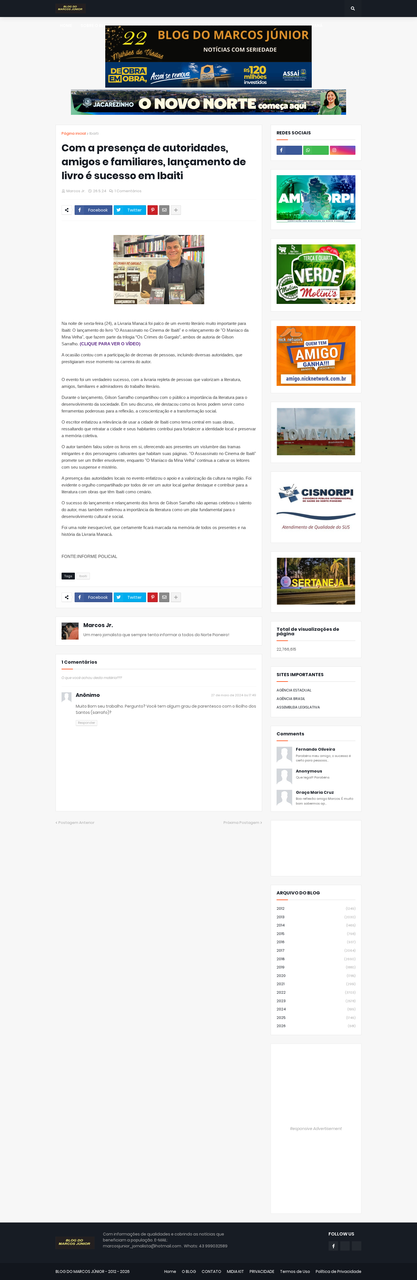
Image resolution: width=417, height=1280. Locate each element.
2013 (316, 917)
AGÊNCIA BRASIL (291, 698)
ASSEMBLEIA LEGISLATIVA (298, 707)
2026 (316, 1026)
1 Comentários (128, 191)
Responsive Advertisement (316, 1128)
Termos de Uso (295, 1271)
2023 (316, 1001)
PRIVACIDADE (262, 1271)
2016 (316, 942)
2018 (316, 959)
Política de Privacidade (338, 1271)
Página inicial (74, 133)
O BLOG (189, 1271)
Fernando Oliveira (315, 749)
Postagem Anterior (76, 822)
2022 (316, 992)
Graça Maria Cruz (315, 792)
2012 (316, 908)
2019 (316, 967)
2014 (316, 925)
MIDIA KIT (235, 1271)
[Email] (164, 210)
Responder (86, 722)
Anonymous (309, 771)
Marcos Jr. (98, 625)
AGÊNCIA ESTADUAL (294, 690)
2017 (316, 950)
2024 (316, 1009)
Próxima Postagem (241, 822)
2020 (316, 975)
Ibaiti (94, 133)
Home (170, 1271)
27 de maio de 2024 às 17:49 (233, 695)
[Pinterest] (153, 210)
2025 (316, 1017)
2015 (316, 933)
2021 (316, 984)
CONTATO (211, 1271)
